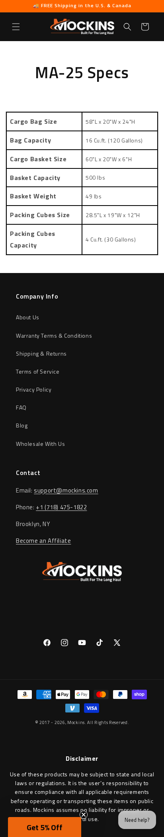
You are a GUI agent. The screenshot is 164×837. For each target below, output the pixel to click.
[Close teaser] (84, 815)
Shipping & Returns (41, 353)
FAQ (21, 407)
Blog (21, 425)
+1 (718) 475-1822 (61, 507)
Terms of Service (38, 371)
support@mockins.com (66, 490)
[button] (16, 27)
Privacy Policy (33, 389)
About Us (27, 317)
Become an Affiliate (43, 540)
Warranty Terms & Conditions (54, 335)
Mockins (76, 722)
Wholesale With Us (40, 443)
